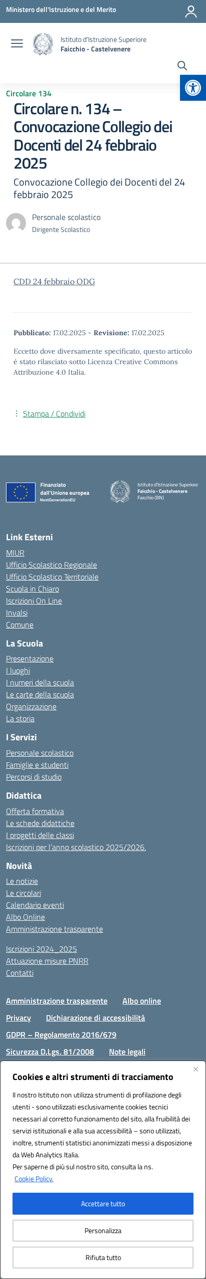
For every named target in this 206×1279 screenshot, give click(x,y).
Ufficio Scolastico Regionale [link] (51, 565)
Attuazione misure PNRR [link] (47, 961)
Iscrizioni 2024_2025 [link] (41, 949)
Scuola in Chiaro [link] (32, 589)
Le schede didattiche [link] (40, 823)
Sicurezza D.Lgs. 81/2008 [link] (50, 1052)
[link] (193, 88)
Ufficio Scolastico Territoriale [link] (52, 577)
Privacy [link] (18, 1018)
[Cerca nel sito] (182, 66)
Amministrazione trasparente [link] (54, 929)
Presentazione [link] (30, 658)
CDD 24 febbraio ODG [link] (54, 281)
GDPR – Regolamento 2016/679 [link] (61, 1035)
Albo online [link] (141, 1001)
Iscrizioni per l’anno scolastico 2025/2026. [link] (76, 847)
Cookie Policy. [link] (34, 1178)
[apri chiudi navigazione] (17, 44)
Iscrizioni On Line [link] (34, 601)
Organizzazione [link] (31, 706)
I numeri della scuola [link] (40, 682)
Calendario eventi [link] (35, 905)
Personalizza (103, 1230)
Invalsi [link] (17, 613)
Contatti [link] (20, 973)
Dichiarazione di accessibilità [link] (95, 1018)
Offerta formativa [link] (35, 811)
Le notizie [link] (22, 881)
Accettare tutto (103, 1203)
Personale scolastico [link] (40, 753)
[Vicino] (196, 1069)
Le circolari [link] (23, 893)
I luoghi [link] (18, 670)
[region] (103, 1170)
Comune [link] (20, 625)
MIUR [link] (15, 553)
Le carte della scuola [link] (40, 694)
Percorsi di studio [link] (34, 777)
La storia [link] (20, 718)
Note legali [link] (127, 1052)
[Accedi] (191, 11)
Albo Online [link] (25, 917)
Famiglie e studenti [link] (37, 765)
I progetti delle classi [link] (40, 835)
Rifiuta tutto (103, 1257)
